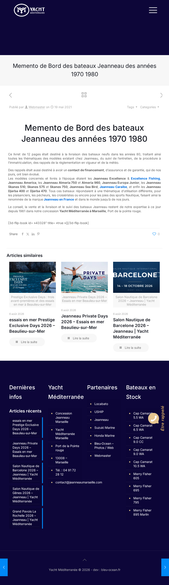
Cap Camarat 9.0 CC (142, 440)
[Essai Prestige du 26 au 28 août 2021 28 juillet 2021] (165, 567)
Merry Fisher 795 (142, 500)
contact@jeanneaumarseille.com (67, 482)
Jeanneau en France (58, 199)
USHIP (99, 412)
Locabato (101, 404)
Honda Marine (104, 435)
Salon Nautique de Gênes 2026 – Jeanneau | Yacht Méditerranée (26, 495)
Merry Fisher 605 (142, 476)
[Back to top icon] (84, 560)
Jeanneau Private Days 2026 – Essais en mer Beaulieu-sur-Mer (84, 322)
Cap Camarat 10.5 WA (142, 464)
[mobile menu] (152, 10)
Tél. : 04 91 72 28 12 (65, 472)
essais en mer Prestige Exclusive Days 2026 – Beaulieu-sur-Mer (32, 325)
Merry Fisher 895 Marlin (142, 512)
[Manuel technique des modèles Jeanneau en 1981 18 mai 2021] (4, 567)
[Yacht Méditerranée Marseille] (29, 10)
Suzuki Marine (104, 427)
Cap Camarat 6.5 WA (142, 427)
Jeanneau (101, 420)
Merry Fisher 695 (142, 488)
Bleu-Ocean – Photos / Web (104, 445)
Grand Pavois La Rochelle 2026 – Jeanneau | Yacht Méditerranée (25, 517)
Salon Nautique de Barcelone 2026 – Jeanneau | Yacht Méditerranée (26, 472)
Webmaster (37, 107)
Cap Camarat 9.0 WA (142, 452)
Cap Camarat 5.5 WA (142, 415)
